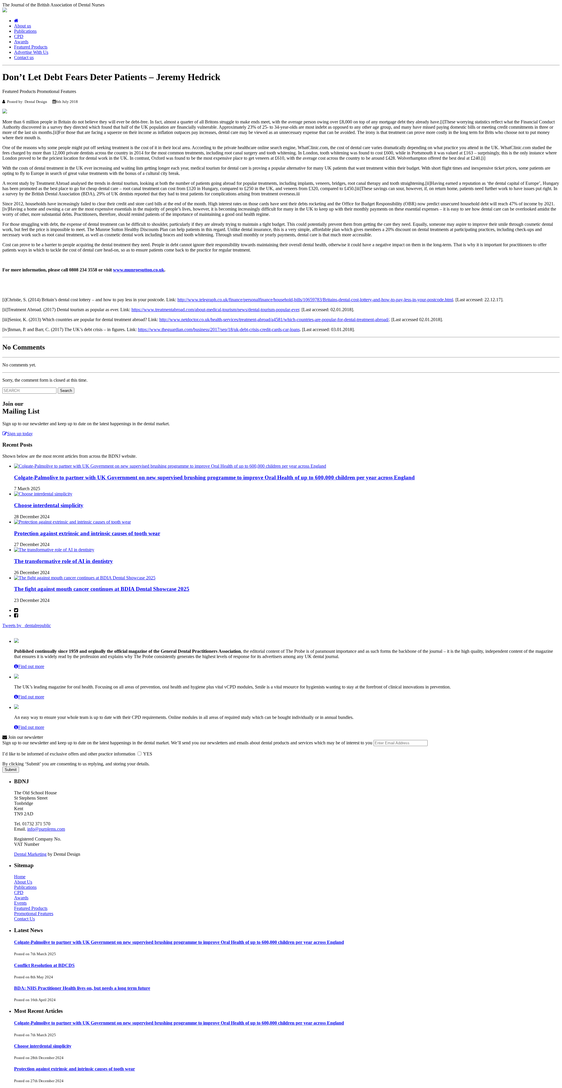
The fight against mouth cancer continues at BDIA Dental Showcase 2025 (101, 589)
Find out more (31, 666)
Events (20, 903)
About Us (23, 881)
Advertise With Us (31, 52)
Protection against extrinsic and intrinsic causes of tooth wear (87, 533)
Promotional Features (33, 913)
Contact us (24, 57)
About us (22, 25)
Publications (25, 31)
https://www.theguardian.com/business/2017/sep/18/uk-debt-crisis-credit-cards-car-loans (219, 329)
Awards (21, 41)
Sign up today (20, 433)
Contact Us (24, 918)
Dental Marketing (30, 854)
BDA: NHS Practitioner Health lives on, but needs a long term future (82, 988)
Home (19, 876)
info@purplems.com (46, 829)
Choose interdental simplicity (48, 505)
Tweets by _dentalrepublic (26, 625)
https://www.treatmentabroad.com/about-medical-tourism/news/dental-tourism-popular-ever (215, 309)
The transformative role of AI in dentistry (63, 561)
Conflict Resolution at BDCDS (44, 965)
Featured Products (30, 46)
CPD (18, 36)
